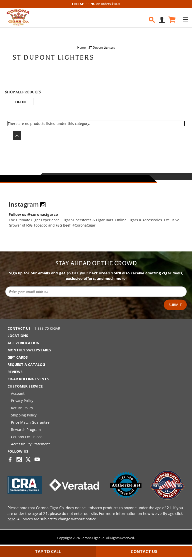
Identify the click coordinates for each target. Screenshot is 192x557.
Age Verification (24, 342)
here (11, 518)
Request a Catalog (26, 364)
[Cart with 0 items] (171, 20)
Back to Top (14, 135)
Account (17, 393)
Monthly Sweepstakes (29, 350)
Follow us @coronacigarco (33, 214)
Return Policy (22, 407)
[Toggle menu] (185, 19)
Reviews (15, 371)
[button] (21, 101)
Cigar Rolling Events (28, 379)
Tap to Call (48, 551)
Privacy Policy (22, 400)
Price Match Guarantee (30, 422)
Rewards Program (26, 429)
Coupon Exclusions (26, 436)
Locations (18, 335)
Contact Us (19, 328)
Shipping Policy (23, 415)
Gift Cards (18, 357)
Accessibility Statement (30, 444)
